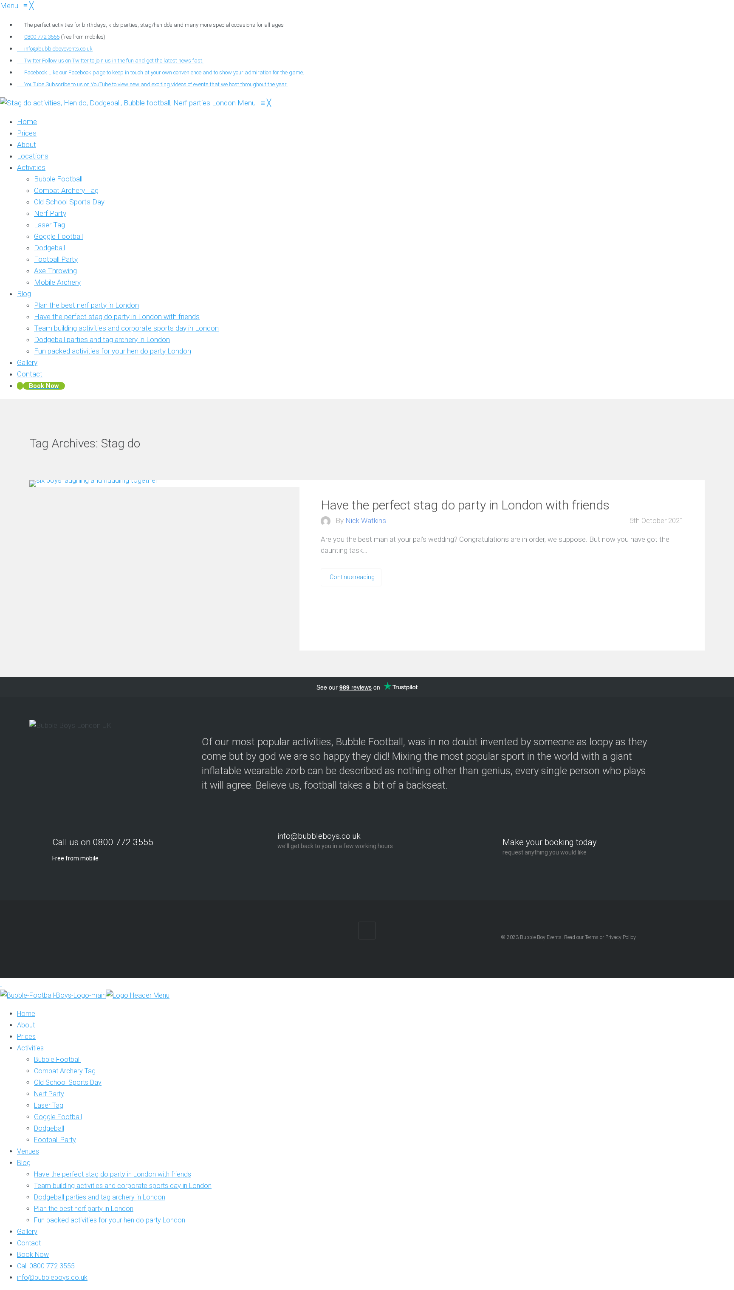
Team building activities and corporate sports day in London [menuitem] (123, 1186)
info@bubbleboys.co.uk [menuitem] (52, 1277)
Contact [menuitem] (29, 1243)
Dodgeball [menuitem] (49, 1128)
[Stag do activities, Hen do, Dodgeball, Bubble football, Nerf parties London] (118, 103)
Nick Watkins (365, 520)
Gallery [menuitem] (27, 1232)
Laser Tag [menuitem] (48, 1105)
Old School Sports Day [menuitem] (68, 1082)
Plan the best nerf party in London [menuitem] (83, 1209)
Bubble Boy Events (541, 937)
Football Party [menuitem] (55, 1140)
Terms (591, 937)
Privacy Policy (620, 937)
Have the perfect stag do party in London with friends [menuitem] (112, 1174)
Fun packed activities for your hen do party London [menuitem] (109, 1220)
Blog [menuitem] (24, 1163)
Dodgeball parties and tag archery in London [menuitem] (99, 1197)
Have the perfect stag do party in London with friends (465, 505)
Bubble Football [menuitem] (57, 1059)
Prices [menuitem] (26, 1037)
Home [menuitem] (26, 1014)
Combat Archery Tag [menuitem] (65, 1071)
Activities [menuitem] (30, 1048)
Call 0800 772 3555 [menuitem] (46, 1266)
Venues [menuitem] (28, 1151)
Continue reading (352, 577)
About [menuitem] (26, 1025)
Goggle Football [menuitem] (58, 1117)
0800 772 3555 (41, 37)
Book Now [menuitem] (33, 1254)
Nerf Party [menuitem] (49, 1094)
